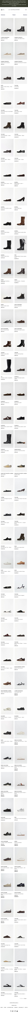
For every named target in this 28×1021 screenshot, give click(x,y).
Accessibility (21, 1007)
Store (5, 1007)
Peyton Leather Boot (5, 450)
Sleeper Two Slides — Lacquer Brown (20, 969)
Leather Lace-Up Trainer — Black (7, 766)
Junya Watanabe (4, 841)
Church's (16, 376)
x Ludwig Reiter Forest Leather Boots (20, 257)
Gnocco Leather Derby (5, 232)
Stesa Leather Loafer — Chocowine (19, 184)
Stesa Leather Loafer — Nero (6, 183)
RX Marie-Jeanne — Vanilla (6, 717)
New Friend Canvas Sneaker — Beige (7, 894)
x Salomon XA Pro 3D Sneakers (20, 818)
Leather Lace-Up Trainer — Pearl (21, 741)
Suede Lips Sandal (18, 842)
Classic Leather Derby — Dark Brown (6, 87)
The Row (16, 85)
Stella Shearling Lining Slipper (7, 111)
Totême (2, 497)
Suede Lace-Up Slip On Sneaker (21, 62)
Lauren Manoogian (5, 37)
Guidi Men (3, 817)
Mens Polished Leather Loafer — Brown (21, 920)
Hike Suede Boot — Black (19, 135)
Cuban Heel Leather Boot (19, 547)
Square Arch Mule (4, 38)
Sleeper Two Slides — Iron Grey (7, 969)
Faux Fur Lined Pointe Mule (20, 450)
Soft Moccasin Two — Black (6, 547)
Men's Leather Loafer (5, 522)
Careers (16, 1007)
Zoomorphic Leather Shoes (20, 571)
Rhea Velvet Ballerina (5, 402)
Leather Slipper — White (5, 571)
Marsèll (3, 182)
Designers (25, 14)
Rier (15, 817)
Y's (1, 376)
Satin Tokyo (3, 474)
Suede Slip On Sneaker (5, 62)
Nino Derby (17, 86)
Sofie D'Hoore (4, 866)
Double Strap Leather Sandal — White (20, 767)
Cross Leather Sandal (19, 619)
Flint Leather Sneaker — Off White (20, 868)
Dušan (2, 304)
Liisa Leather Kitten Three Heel (21, 498)
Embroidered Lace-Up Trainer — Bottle (7, 793)
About (2, 1007)
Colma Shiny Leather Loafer (6, 208)
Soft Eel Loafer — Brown (5, 159)
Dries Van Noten (18, 740)
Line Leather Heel (18, 692)
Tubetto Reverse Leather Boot (20, 232)
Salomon (3, 716)
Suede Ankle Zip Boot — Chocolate (5, 281)
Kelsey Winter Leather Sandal (6, 426)
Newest (14, 14)
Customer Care (10, 1007)
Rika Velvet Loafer (18, 402)
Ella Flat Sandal (4, 619)
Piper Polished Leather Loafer (20, 426)
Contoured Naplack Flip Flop (6, 498)
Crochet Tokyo (17, 474)
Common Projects (18, 37)
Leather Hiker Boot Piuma (19, 38)
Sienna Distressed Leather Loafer (20, 378)
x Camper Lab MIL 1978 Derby (6, 842)
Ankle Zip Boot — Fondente (20, 281)
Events (26, 1007)
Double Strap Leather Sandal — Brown (20, 793)
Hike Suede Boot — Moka (6, 135)
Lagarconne (14, 9)
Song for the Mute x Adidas (7, 473)
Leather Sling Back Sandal (6, 818)
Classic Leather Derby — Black (7, 741)
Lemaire (2, 352)
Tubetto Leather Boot (5, 256)
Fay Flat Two (3, 595)
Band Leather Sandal (5, 643)
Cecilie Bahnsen (18, 304)
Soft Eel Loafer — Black (19, 159)
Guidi (2, 85)
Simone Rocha (18, 449)
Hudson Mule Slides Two (5, 945)
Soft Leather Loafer (18, 111)
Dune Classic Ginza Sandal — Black (20, 994)
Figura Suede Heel (18, 208)
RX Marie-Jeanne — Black (19, 717)
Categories (3, 14)
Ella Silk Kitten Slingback (19, 595)
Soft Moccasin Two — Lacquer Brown (20, 523)
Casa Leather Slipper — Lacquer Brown (21, 644)
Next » (25, 998)
